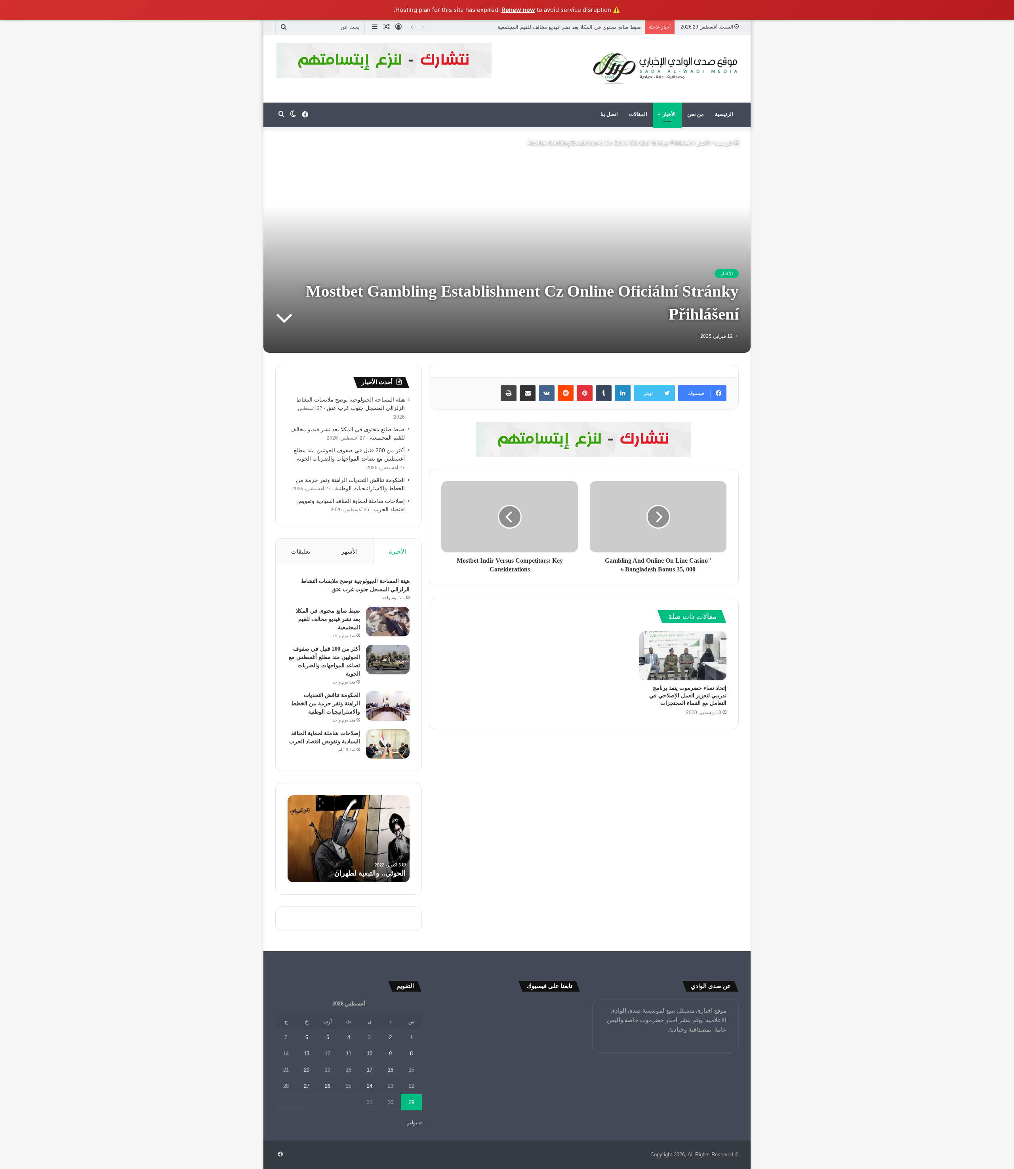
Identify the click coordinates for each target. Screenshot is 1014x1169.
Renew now (518, 9)
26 (327, 1086)
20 (306, 1070)
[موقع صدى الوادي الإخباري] (665, 68)
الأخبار (669, 114)
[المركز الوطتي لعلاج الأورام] (584, 439)
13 (306, 1054)
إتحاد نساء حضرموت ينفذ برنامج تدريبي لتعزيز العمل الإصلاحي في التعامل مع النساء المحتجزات (687, 695)
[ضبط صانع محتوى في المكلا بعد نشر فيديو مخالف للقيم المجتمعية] (388, 621)
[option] (349, 838)
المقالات (638, 114)
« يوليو (414, 1122)
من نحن (695, 114)
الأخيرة (397, 551)
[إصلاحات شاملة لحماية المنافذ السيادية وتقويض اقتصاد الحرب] (388, 744)
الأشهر (349, 551)
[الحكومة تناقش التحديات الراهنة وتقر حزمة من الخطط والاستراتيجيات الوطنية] (388, 706)
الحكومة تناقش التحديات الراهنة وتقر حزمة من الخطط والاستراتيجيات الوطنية (325, 703)
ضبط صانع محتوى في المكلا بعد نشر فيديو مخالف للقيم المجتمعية (328, 619)
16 (390, 1070)
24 (369, 1086)
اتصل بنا (609, 114)
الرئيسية (724, 114)
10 (369, 1054)
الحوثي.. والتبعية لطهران (370, 873)
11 (348, 1054)
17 (369, 1070)
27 (306, 1086)
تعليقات (300, 551)
